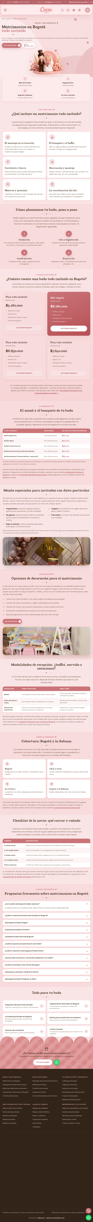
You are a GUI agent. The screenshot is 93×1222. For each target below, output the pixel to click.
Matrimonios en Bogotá (11, 1081)
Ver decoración (11, 621)
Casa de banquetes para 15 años (45, 1096)
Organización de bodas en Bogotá (15, 1092)
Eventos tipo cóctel (69, 1119)
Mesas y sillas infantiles (41, 1112)
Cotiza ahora (42, 1062)
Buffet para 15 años (39, 1085)
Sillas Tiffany (37, 1123)
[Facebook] (79, 10)
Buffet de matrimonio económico (15, 1088)
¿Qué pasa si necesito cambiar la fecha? (22, 972)
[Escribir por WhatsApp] (68, 10)
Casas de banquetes (70, 1096)
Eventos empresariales (70, 1112)
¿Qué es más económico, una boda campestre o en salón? (29, 958)
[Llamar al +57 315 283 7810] (62, 10)
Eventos (8, 19)
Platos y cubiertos (39, 1116)
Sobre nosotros (39, 1168)
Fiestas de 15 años (39, 1092)
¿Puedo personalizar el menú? (17, 929)
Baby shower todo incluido (12, 1108)
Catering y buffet (10, 1173)
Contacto (36, 1173)
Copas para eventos (40, 1119)
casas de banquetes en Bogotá (67, 808)
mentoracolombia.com (55, 1218)
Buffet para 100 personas (71, 1100)
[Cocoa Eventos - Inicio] (46, 10)
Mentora (41, 1218)
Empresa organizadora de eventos (75, 1108)
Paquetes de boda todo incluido (15, 1085)
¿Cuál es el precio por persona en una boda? (23, 944)
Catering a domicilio (69, 1085)
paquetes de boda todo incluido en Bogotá (37, 722)
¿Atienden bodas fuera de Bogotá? (19, 937)
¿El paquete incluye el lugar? (16, 922)
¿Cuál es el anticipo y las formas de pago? (22, 965)
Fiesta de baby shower (11, 1112)
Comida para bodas (10, 1096)
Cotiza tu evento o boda (71, 1123)
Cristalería (36, 1127)
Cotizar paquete (24, 328)
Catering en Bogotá (69, 1081)
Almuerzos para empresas (72, 1116)
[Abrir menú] (87, 10)
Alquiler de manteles (40, 1108)
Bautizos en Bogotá (10, 1116)
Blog (34, 1170)
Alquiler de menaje (10, 1179)
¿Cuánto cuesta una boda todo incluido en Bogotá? (26, 915)
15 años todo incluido (40, 1088)
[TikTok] (52, 1156)
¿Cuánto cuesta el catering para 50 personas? (24, 951)
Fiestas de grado (9, 1119)
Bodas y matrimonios (11, 1168)
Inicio (3, 19)
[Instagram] (73, 10)
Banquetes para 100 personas (73, 1092)
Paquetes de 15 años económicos (45, 1081)
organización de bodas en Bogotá (17, 877)
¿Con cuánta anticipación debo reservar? (22, 904)
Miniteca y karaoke (9, 1123)
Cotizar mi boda (10, 45)
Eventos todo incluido (70, 1088)
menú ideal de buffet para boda (33, 475)
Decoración (7, 1176)
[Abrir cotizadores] (7, 10)
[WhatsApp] (57, 1062)
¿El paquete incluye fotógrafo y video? (21, 979)
